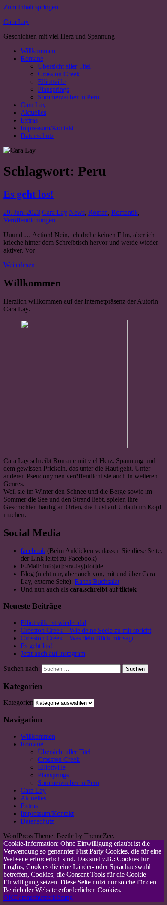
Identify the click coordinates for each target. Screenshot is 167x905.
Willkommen (38, 50)
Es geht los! (28, 194)
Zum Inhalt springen (30, 7)
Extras (29, 120)
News (77, 212)
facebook (33, 550)
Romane (32, 58)
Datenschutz (37, 135)
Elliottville (52, 81)
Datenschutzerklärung (43, 897)
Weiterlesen (19, 264)
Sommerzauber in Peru (68, 97)
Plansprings (53, 89)
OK (8, 897)
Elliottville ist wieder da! (53, 622)
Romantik (124, 212)
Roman (98, 212)
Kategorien (18, 702)
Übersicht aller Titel (64, 66)
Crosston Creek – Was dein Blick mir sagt (77, 638)
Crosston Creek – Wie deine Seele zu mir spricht (86, 630)
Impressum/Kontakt (47, 128)
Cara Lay (16, 21)
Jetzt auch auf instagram (53, 653)
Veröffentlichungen (29, 220)
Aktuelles (33, 112)
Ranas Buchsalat (97, 581)
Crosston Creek (59, 74)
